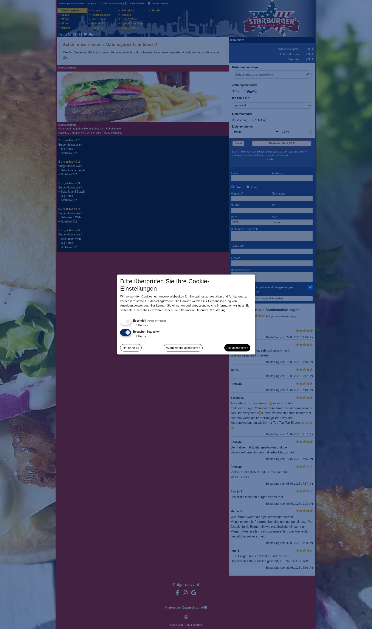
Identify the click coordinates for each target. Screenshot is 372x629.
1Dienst (140, 336)
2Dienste (140, 325)
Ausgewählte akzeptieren (183, 347)
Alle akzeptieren (237, 347)
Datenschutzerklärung (211, 310)
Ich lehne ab (130, 347)
